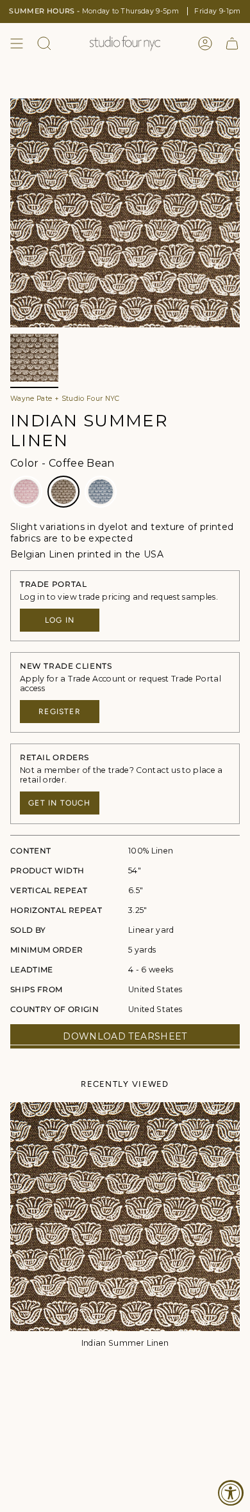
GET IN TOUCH (59, 803)
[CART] (232, 43)
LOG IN (59, 620)
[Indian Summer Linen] (125, 1216)
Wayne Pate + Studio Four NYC (65, 398)
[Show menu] (16, 43)
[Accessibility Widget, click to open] (231, 1493)
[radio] (26, 492)
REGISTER (59, 711)
